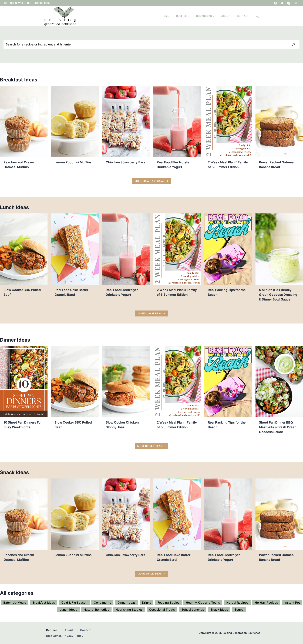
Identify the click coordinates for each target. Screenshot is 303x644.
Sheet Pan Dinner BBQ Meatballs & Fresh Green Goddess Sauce (277, 427)
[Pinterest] (296, 3)
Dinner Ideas (126, 602)
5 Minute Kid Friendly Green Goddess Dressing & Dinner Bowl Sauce (278, 294)
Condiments (102, 602)
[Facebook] (275, 3)
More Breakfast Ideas (149, 180)
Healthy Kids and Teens (203, 602)
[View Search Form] (257, 16)
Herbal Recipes (237, 602)
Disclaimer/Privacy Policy (64, 636)
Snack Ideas (219, 609)
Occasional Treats (162, 609)
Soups (238, 609)
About (225, 15)
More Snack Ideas (149, 573)
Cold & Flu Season (74, 602)
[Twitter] (282, 3)
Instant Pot (292, 602)
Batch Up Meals (14, 602)
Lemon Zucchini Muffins (73, 162)
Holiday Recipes (266, 602)
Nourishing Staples (129, 609)
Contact (243, 15)
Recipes (52, 630)
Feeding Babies (168, 602)
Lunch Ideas (68, 609)
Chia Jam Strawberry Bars (125, 162)
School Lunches (192, 609)
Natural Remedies (96, 609)
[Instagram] (289, 3)
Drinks (146, 602)
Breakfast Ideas (43, 602)
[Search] (293, 44)
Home (165, 15)
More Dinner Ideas (149, 445)
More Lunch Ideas (149, 313)
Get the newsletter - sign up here (27, 2)
